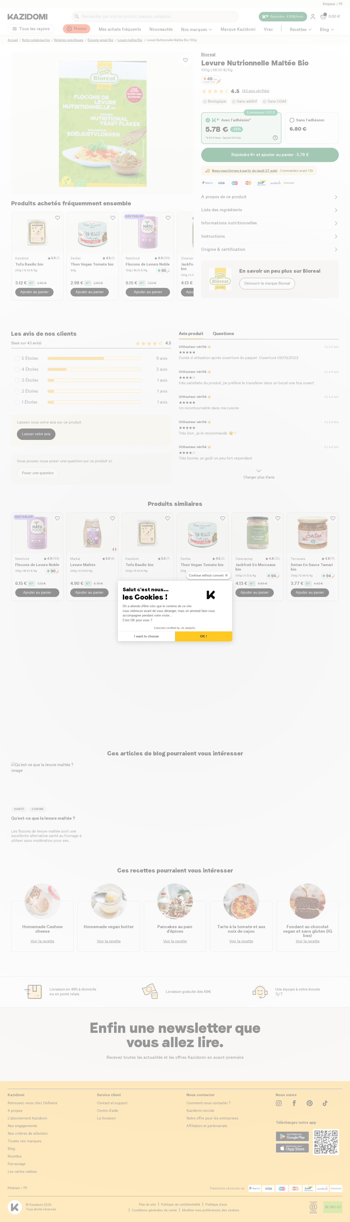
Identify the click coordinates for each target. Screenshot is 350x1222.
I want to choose (146, 636)
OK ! (203, 636)
